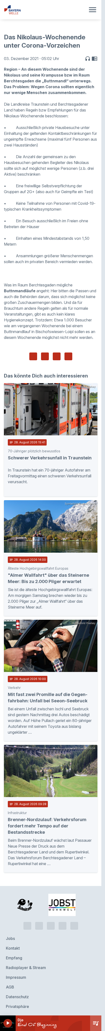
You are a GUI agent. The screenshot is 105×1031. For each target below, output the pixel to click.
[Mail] (74, 922)
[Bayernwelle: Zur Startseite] (45, 10)
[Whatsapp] (39, 922)
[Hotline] (27, 922)
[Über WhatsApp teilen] (57, 356)
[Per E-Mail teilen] (68, 356)
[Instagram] (62, 922)
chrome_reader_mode (94, 58)
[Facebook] (51, 922)
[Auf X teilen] (45, 356)
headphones (88, 58)
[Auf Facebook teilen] (33, 356)
